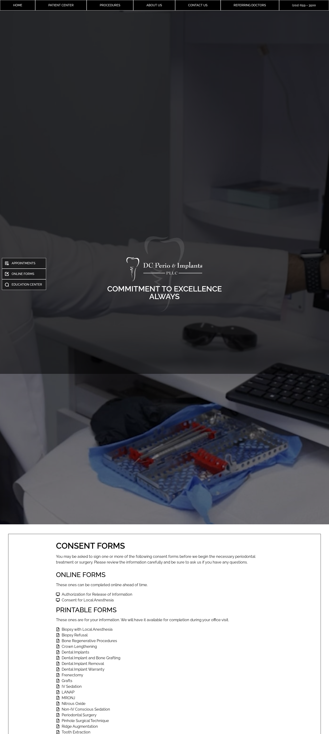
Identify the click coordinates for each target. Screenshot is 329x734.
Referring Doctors (250, 5)
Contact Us (198, 5)
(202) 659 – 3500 (304, 5)
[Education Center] (24, 284)
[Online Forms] (24, 274)
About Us (154, 5)
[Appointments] (24, 263)
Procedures (110, 5)
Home (17, 5)
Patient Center (61, 5)
